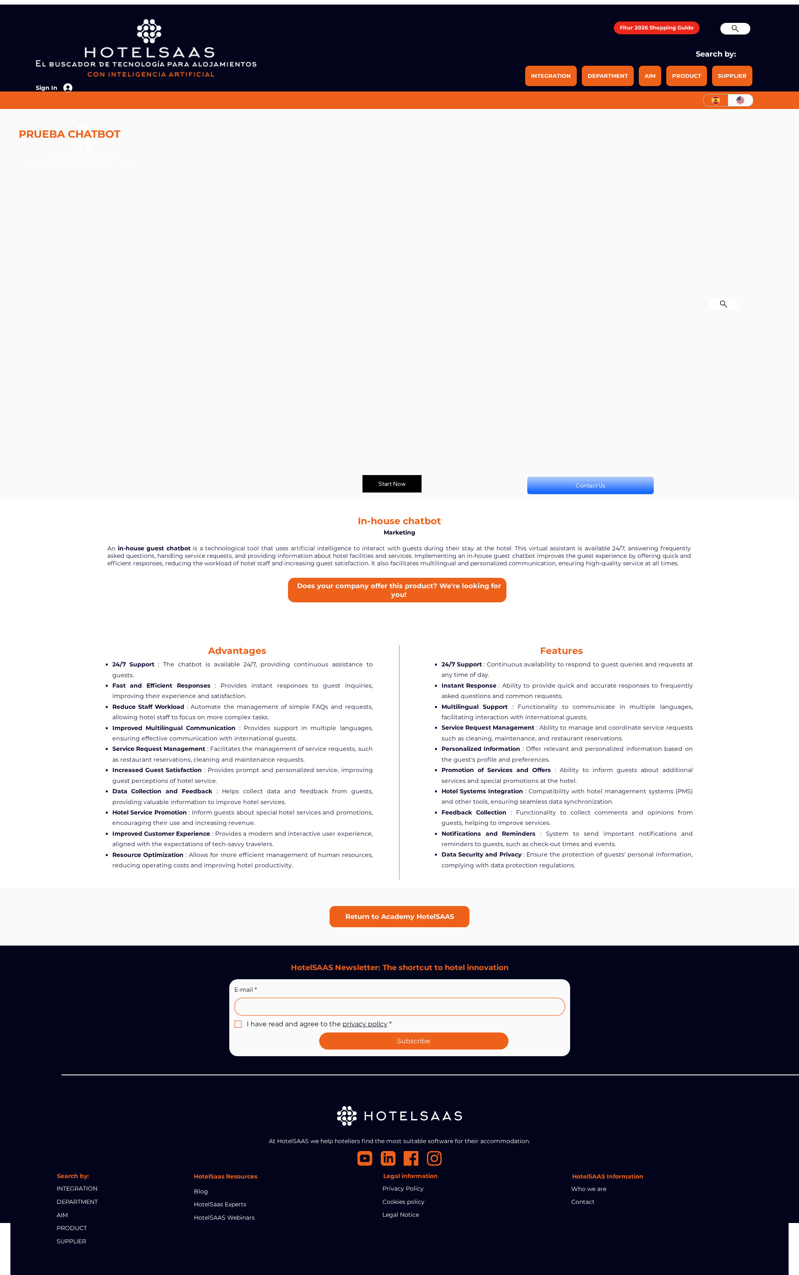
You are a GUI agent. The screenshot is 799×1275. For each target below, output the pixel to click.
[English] (740, 100)
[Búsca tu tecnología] (724, 304)
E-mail (245, 989)
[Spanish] (716, 100)
